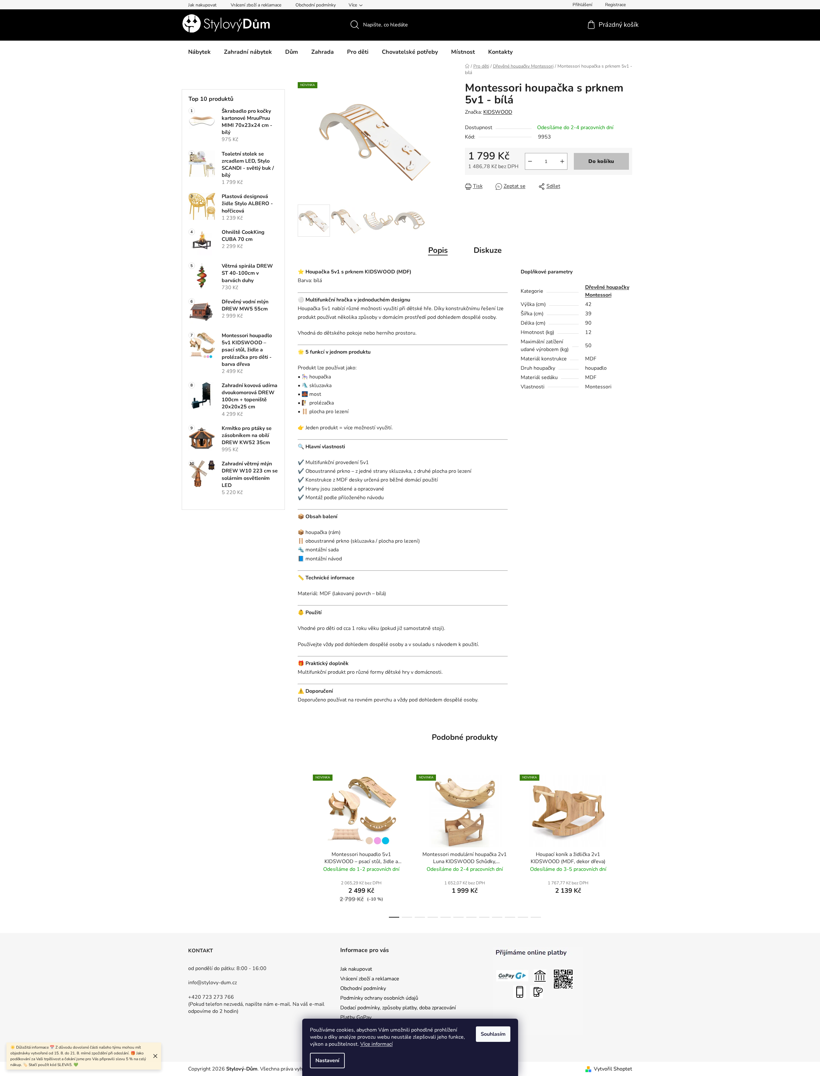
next (627, 844)
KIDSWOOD (497, 112)
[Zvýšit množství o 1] (562, 161)
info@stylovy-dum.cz (212, 982)
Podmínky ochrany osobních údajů (379, 998)
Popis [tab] (438, 250)
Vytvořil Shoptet (613, 1068)
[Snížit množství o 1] (530, 161)
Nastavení (327, 1060)
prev (303, 844)
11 (536, 917)
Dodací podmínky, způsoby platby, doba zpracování (398, 1007)
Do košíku (601, 161)
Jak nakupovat (202, 5)
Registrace (615, 5)
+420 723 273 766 (211, 997)
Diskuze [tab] (488, 250)
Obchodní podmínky (315, 5)
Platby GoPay (355, 1017)
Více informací (376, 1044)
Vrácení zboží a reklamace (256, 5)
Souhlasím (493, 1034)
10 (523, 917)
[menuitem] (199, 52)
